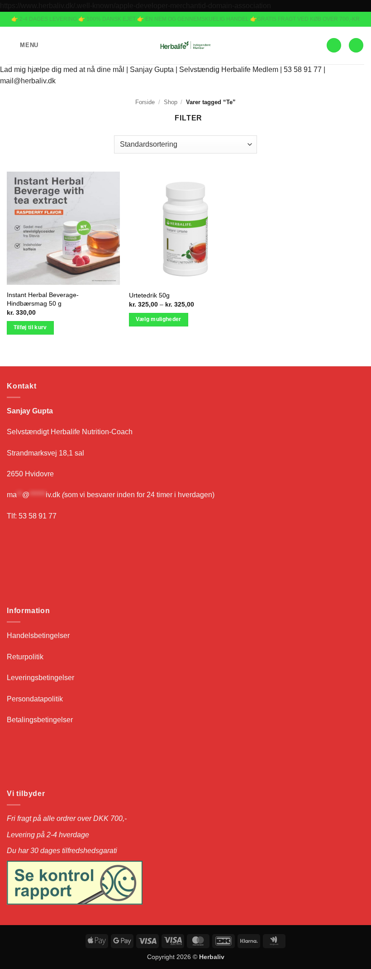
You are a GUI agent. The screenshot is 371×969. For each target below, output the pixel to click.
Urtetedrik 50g (149, 295)
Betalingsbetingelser (40, 720)
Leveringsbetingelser (40, 677)
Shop (170, 102)
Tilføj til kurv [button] (30, 327)
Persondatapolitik (36, 699)
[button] (22, 45)
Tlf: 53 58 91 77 (32, 516)
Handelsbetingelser (38, 635)
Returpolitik (25, 657)
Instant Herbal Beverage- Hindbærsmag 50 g (43, 299)
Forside (145, 102)
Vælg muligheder (158, 319)
